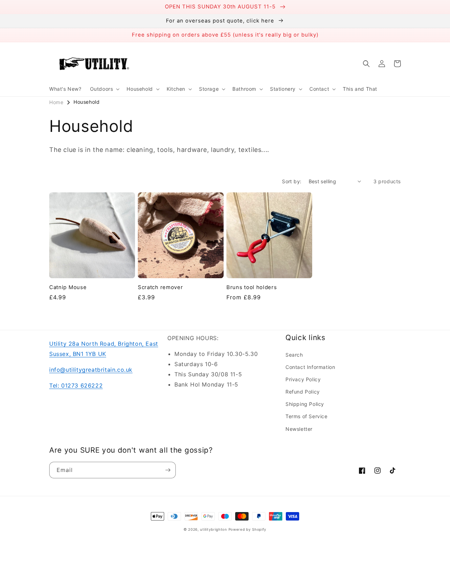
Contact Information (310, 367)
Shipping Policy (304, 404)
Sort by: (291, 181)
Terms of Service (306, 416)
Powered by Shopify (248, 529)
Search (294, 355)
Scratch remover (160, 287)
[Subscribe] (167, 470)
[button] (104, 89)
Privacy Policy (303, 379)
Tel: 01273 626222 (76, 385)
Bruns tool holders (251, 287)
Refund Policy (302, 392)
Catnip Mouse (67, 287)
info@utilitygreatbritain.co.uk (91, 369)
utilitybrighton (213, 529)
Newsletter (299, 429)
